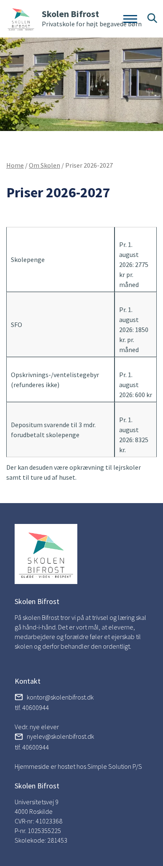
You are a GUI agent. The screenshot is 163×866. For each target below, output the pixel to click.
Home (15, 165)
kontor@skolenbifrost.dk (60, 697)
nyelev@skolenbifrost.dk (60, 736)
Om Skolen (44, 165)
